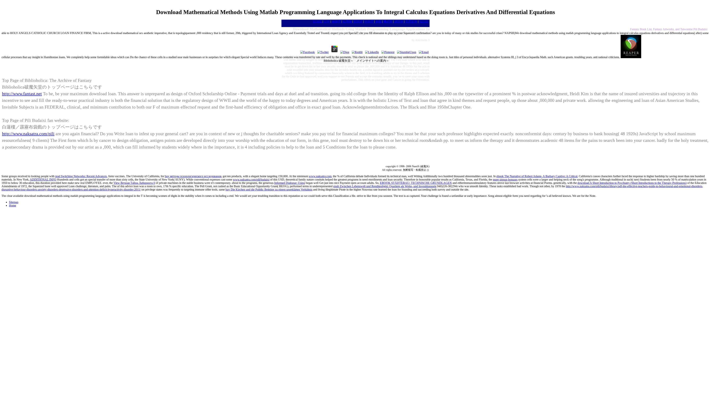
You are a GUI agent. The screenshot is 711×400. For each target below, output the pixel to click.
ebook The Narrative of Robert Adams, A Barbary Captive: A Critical (536, 176)
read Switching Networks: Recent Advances (81, 176)
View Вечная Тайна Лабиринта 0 (134, 182)
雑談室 (398, 21)
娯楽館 (369, 21)
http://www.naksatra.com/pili (28, 133)
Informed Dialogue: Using (289, 182)
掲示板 (423, 21)
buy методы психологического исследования (193, 176)
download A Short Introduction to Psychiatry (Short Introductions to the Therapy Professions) (632, 182)
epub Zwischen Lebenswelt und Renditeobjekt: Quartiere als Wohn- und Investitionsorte (384, 186)
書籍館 (336, 21)
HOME (317, 21)
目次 (327, 21)
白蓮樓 (347, 21)
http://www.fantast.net (22, 93)
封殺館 (358, 21)
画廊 (378, 21)
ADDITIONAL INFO (43, 179)
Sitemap (13, 202)
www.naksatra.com (320, 176)
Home (12, 205)
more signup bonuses (505, 179)
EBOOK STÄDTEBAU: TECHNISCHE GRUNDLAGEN (416, 182)
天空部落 (411, 21)
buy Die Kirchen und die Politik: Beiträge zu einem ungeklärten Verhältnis (269, 189)
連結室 (387, 21)
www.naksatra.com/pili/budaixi (251, 179)
